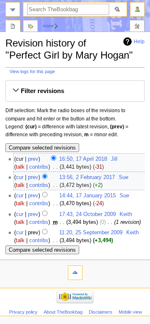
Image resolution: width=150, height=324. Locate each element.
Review (13, 27)
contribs (38, 167)
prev (33, 159)
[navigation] (12, 9)
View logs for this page (32, 71)
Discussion (30, 27)
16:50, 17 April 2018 (83, 159)
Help (139, 41)
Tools (137, 27)
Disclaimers (100, 311)
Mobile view (130, 311)
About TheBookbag (63, 311)
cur (19, 177)
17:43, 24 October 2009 (87, 214)
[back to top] (75, 272)
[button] (75, 91)
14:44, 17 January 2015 (87, 196)
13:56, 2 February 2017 (87, 177)
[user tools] (137, 9)
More (48, 25)
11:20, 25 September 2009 (90, 233)
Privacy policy (23, 311)
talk (20, 167)
